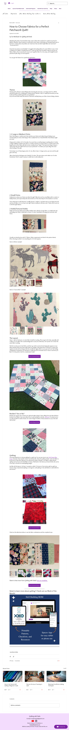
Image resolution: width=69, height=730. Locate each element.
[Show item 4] (39, 283)
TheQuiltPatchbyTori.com (35, 724)
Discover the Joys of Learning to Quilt (34, 684)
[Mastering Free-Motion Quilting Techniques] (56, 676)
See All (65, 668)
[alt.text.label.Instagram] (36, 721)
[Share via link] (13, 656)
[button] (5, 3)
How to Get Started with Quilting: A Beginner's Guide (11, 684)
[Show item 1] (14, 283)
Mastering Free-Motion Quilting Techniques (56, 684)
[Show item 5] (47, 573)
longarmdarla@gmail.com (37, 718)
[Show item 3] (30, 283)
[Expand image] (34, 262)
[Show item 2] (22, 283)
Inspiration (14, 14)
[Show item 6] (56, 573)
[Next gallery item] (58, 261)
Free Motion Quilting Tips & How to (29, 14)
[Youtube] (32, 721)
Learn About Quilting (49, 14)
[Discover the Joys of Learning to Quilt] (34, 676)
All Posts (5, 14)
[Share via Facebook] (10, 656)
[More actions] (58, 23)
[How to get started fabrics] (12, 676)
